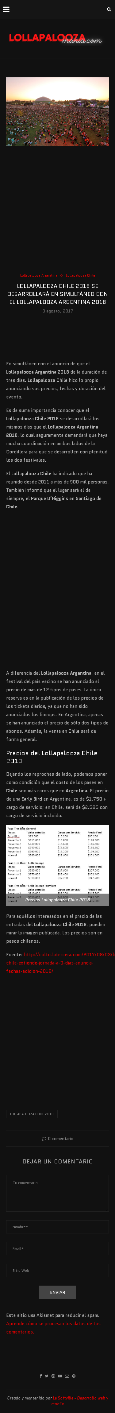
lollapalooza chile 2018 (32, 1114)
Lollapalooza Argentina (38, 276)
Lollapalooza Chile (80, 276)
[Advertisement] (57, 211)
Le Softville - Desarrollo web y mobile (79, 1401)
